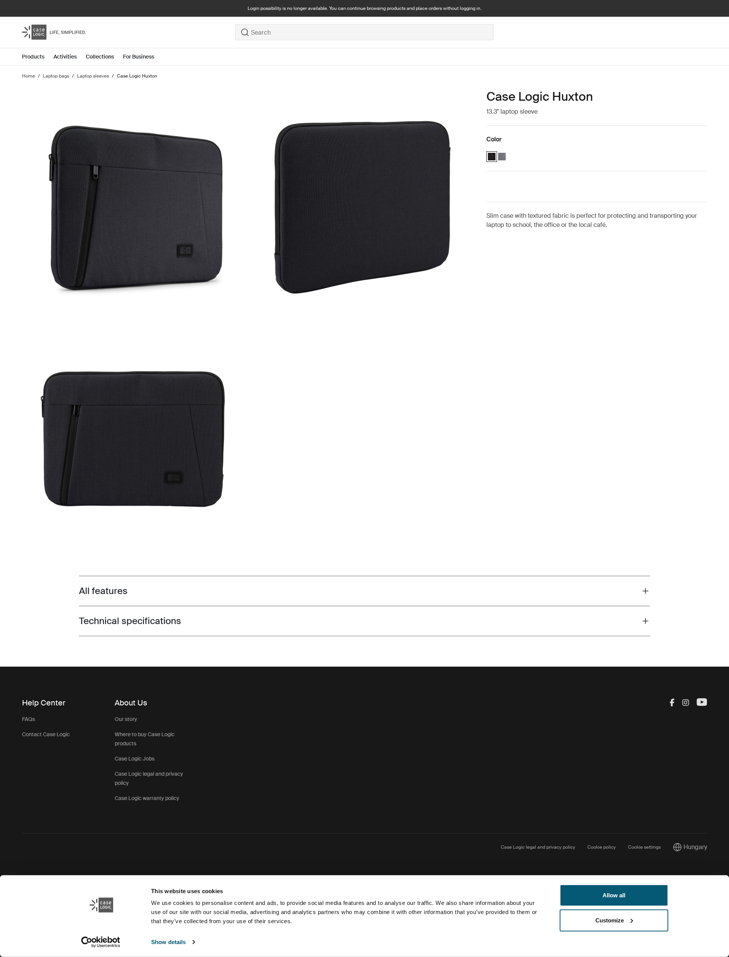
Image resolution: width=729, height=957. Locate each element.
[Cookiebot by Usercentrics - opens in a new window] (101, 942)
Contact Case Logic (46, 734)
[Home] (128, 32)
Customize (609, 920)
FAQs (28, 719)
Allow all (614, 895)
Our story (126, 719)
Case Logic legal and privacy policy (538, 847)
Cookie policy (601, 847)
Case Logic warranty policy (147, 798)
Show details (168, 942)
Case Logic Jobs (135, 758)
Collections (100, 56)
